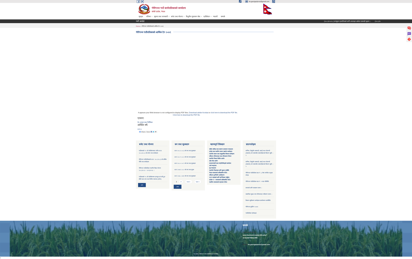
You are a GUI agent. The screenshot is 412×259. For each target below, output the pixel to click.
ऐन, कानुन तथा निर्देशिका (145, 122)
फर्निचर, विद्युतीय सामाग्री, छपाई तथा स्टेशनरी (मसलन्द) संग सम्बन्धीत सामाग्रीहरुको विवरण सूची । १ (259, 164)
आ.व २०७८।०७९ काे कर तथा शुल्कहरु (185, 176)
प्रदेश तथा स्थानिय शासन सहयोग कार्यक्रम (221, 151)
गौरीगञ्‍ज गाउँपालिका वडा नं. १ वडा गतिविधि (257, 181)
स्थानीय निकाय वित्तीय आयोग (217, 158)
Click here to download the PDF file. (186, 115)
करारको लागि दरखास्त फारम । (254, 188)
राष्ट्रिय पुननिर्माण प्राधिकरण (216, 175)
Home (138, 26)
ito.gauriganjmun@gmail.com (259, 244)
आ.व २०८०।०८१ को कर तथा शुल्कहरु (185, 163)
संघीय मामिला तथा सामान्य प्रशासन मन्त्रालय (221, 149)
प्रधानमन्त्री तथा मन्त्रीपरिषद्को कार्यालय (220, 163)
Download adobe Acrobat (199, 113)
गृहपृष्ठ (141, 16)
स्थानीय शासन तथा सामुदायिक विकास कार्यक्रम (221, 154)
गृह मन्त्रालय (212, 168)
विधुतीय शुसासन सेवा (193, 16)
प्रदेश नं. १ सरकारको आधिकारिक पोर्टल (219, 180)
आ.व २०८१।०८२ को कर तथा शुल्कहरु (185, 157)
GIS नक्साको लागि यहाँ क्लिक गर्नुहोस (219, 177)
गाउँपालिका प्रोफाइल (251, 213)
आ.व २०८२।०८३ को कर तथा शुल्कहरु (185, 150)
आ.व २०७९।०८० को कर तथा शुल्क (184, 169)
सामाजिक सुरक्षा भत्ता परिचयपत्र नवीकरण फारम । (259, 194)
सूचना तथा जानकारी (161, 16)
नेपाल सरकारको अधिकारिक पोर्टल (218, 172)
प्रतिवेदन (206, 16)
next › (189, 182)
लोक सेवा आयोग (213, 161)
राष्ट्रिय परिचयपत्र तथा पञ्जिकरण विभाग (220, 156)
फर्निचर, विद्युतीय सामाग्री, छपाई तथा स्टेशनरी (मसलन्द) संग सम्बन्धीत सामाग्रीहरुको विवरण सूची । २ (259, 153)
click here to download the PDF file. (224, 113)
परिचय (148, 16)
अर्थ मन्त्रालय (213, 165)
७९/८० (140, 129)
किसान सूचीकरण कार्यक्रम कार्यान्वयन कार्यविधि (258, 200)
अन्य (142, 185)
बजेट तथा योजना (177, 16)
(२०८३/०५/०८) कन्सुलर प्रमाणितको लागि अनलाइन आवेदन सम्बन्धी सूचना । (338, 21)
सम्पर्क (223, 16)
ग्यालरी (215, 16)
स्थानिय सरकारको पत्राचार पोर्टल (218, 182)
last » (198, 182)
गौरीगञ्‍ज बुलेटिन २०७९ (252, 207)
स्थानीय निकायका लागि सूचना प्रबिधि (219, 170)
